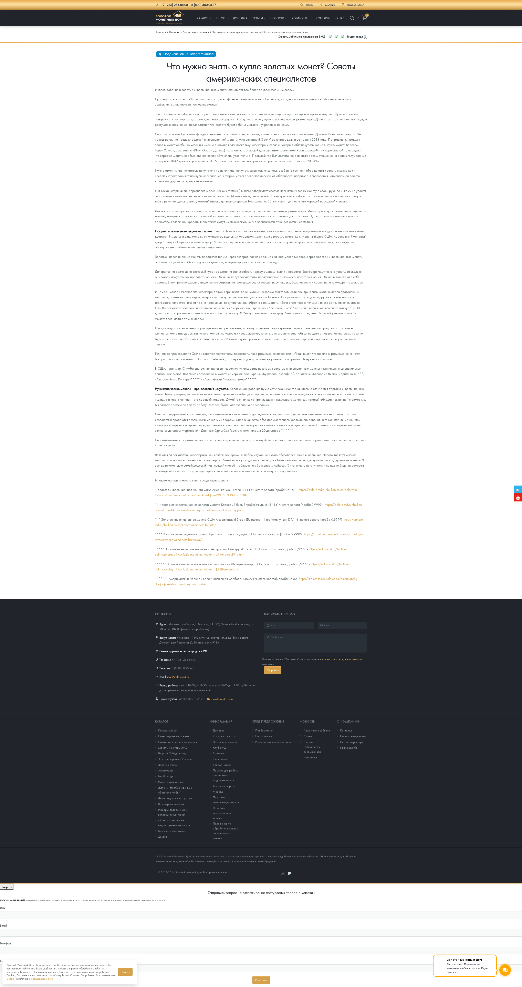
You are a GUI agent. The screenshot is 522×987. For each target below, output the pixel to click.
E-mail (3, 925)
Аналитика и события (317, 730)
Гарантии (218, 753)
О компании (348, 721)
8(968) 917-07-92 (193, 698)
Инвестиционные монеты (173, 736)
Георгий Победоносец (172, 753)
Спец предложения (268, 721)
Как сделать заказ (224, 736)
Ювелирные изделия (171, 804)
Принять (125, 972)
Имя (2, 907)
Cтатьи (308, 736)
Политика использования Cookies (222, 812)
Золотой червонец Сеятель (174, 759)
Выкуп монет (221, 759)
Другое (162, 836)
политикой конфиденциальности (342, 659)
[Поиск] (351, 18)
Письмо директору (351, 742)
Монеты (218, 791)
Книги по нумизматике (172, 831)
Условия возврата (224, 786)
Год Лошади (165, 776)
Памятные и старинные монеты (177, 742)
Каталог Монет (167, 730)
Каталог (162, 721)
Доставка (219, 730)
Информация (221, 721)
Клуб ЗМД (219, 747)
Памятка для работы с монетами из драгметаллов (226, 775)
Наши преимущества (353, 736)
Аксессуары (165, 770)
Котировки (310, 757)
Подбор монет (264, 730)
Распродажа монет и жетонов (273, 742)
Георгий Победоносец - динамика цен (313, 746)
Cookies (11, 978)
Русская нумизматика (171, 782)
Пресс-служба (348, 747)
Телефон (5, 943)
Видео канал (355, 36)
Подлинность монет (225, 742)
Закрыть (7, 886)
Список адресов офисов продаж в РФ (183, 651)
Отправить (273, 670)
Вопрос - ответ (222, 764)
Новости (307, 721)
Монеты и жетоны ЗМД (172, 747)
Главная (161, 31)
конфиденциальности (41, 978)
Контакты (346, 730)
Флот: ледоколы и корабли (175, 798)
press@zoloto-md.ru (222, 698)
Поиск (309, 4)
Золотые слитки (167, 764)
